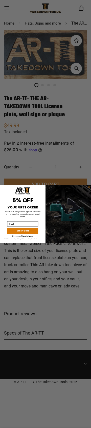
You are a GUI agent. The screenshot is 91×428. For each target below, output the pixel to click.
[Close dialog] (88, 187)
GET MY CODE (23, 231)
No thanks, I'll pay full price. (22, 236)
